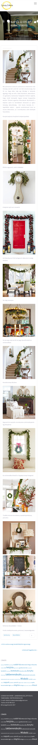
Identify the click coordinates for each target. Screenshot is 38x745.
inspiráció (30, 667)
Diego (29, 665)
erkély (2, 667)
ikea (26, 668)
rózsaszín (29, 682)
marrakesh (12, 679)
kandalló (3, 671)
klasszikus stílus (23, 671)
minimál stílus (17, 679)
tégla (9, 685)
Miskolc (24, 678)
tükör (12, 685)
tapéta (33, 682)
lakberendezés (14, 674)
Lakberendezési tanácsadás (28, 675)
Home (8, 30)
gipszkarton (16, 667)
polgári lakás (20, 682)
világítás (17, 685)
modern (31, 679)
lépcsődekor (16, 635)
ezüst (5, 668)
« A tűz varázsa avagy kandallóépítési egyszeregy (15, 644)
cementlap (11, 664)
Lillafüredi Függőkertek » (29, 650)
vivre (27, 685)
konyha (30, 670)
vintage (22, 685)
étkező (34, 685)
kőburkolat (3, 675)
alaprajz (2, 664)
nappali (6, 682)
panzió (16, 682)
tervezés (3, 685)
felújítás (10, 667)
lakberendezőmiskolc (5, 679)
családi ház (17, 664)
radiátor (25, 682)
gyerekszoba (22, 668)
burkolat (6, 665)
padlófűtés (11, 682)
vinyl (25, 685)
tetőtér (6, 685)
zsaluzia (30, 685)
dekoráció (24, 665)
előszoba (34, 665)
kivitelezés (15, 671)
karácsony (7, 635)
